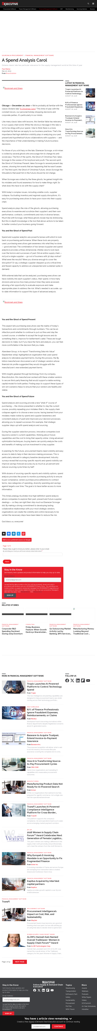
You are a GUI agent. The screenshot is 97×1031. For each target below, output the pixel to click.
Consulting (30, 624)
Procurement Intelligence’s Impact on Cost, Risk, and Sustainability (41, 914)
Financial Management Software (39, 55)
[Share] (9, 534)
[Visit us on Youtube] (88, 680)
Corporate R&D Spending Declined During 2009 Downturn (12, 631)
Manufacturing (33, 781)
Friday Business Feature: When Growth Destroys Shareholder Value (36, 629)
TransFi (34, 816)
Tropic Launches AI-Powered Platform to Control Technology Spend (74, 91)
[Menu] (93, 3)
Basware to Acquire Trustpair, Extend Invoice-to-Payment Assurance (73, 118)
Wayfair (34, 920)
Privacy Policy (38, 592)
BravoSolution (11, 73)
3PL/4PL (29, 829)
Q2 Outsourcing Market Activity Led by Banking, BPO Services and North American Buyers (60, 631)
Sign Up (10, 595)
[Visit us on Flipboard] (83, 680)
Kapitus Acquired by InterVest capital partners (43, 882)
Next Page (19, 962)
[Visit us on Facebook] (67, 680)
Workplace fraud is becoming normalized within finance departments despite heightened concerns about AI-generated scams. (45, 724)
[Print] (4, 534)
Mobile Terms (25, 592)
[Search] (88, 3)
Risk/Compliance (33, 707)
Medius (34, 719)
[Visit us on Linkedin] (78, 680)
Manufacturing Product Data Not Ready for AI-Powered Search (45, 785)
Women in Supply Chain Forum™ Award (41, 934)
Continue (58, 1026)
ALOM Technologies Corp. (41, 946)
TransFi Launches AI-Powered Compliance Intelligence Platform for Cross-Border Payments (43, 809)
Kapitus (34, 887)
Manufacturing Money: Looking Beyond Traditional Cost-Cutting (83, 631)
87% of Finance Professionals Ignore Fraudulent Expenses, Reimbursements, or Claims (74, 105)
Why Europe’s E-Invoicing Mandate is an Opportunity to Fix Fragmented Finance (44, 858)
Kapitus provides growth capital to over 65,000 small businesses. (44, 891)
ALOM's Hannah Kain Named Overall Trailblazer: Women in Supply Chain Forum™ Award (43, 940)
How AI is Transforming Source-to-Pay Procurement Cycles (74, 131)
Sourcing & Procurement (12, 55)
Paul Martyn (6, 69)
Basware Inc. (36, 744)
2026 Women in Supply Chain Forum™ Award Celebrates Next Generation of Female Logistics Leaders (44, 835)
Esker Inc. (34, 864)
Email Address (10, 576)
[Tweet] (18, 534)
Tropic (33, 693)
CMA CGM (34, 767)
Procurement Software (36, 908)
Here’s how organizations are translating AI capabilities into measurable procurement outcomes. (42, 772)
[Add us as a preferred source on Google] (23, 534)
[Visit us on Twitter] (72, 680)
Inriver (33, 790)
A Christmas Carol (28, 109)
